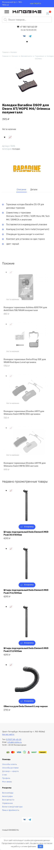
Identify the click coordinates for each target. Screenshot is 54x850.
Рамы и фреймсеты (10, 810)
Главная (5, 52)
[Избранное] (27, 41)
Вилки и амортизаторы (12, 807)
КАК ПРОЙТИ (35, 3)
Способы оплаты (9, 764)
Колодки (50, 56)
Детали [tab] (33, 189)
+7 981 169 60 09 (28, 28)
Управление (7, 803)
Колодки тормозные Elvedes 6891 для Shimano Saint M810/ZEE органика (24, 412)
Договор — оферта (10, 771)
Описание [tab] (21, 189)
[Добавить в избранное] (4, 137)
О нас (4, 775)
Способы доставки (10, 768)
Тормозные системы (39, 57)
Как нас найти (8, 734)
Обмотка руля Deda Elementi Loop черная (26, 706)
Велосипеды (7, 793)
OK (40, 846)
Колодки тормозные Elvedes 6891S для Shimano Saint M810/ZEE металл (25, 464)
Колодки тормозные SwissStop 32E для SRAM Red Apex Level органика (25, 361)
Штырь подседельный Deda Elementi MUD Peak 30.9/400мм (26, 533)
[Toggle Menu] (6, 11)
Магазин (13, 52)
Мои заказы (7, 782)
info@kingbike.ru (14, 742)
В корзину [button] (29, 527)
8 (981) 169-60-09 (13, 739)
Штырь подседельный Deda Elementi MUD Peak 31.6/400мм (26, 591)
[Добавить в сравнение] (10, 137)
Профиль (6, 778)
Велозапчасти (26, 56)
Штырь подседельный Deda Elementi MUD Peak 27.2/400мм (26, 649)
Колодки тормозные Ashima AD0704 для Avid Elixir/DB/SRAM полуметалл (25, 309)
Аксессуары (7, 796)
